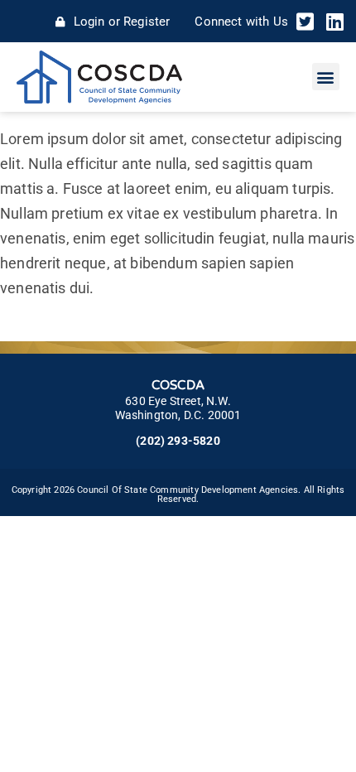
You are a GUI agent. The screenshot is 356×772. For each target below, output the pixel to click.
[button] (325, 76)
